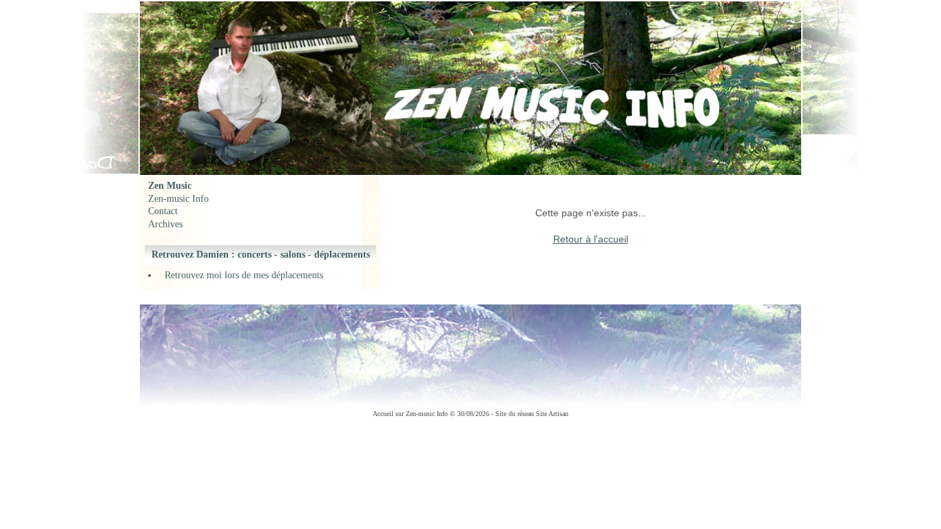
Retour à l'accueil (590, 239)
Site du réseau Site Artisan (531, 413)
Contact (163, 211)
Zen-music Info (178, 199)
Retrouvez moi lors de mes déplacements (244, 275)
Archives (165, 224)
